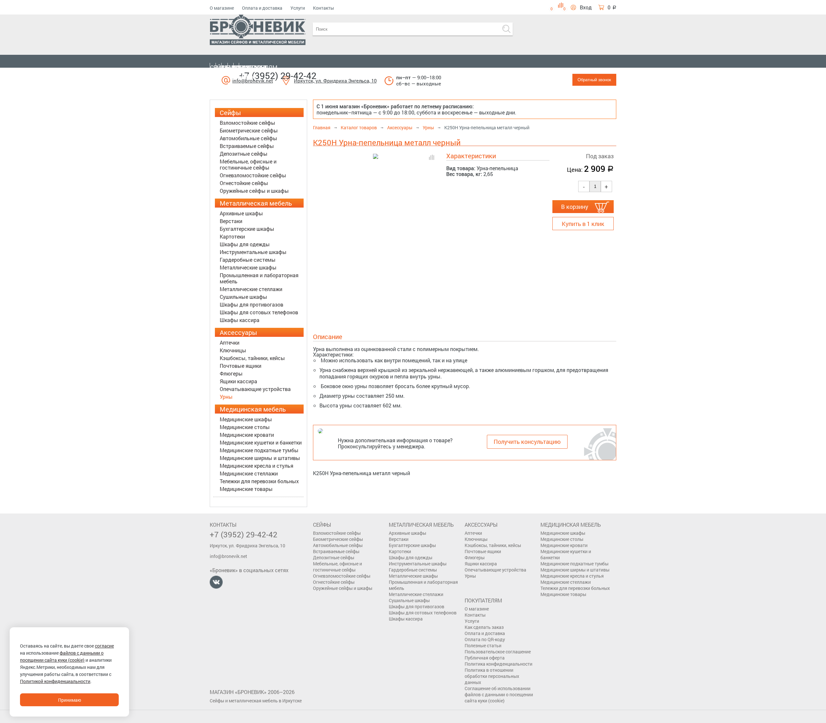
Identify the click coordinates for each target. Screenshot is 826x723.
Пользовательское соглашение (498, 652)
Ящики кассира (238, 381)
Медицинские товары (246, 488)
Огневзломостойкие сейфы (253, 175)
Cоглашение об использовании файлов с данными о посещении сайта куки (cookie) (499, 694)
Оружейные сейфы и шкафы (254, 190)
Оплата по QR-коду (485, 639)
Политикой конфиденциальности (55, 681)
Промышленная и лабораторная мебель (259, 278)
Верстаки (231, 221)
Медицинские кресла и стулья (256, 465)
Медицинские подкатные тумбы (259, 450)
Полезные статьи (483, 645)
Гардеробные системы (248, 259)
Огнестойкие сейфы (244, 183)
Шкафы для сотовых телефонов (259, 312)
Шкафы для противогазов (251, 304)
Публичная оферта (485, 658)
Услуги (297, 8)
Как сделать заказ (484, 627)
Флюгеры (231, 373)
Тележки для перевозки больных (259, 481)
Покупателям (255, 67)
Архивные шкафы (241, 213)
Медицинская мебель (244, 72)
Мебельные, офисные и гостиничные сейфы (248, 164)
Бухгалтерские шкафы (247, 228)
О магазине (222, 8)
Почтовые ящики (240, 365)
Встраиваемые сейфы (247, 145)
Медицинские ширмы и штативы (260, 457)
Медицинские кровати (247, 434)
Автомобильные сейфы (248, 138)
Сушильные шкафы (243, 296)
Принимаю (69, 700)
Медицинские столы (245, 427)
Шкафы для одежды (245, 244)
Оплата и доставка (262, 8)
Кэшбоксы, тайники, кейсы (252, 358)
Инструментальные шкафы (253, 252)
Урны (226, 396)
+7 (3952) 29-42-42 (278, 75)
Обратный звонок (594, 79)
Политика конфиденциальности (498, 664)
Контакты (323, 8)
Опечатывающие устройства (255, 389)
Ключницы (233, 350)
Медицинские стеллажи (249, 473)
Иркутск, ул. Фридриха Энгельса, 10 (335, 80)
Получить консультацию (527, 441)
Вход (586, 7)
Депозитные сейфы (243, 153)
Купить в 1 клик (583, 224)
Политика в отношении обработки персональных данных (492, 676)
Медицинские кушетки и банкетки (261, 442)
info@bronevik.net (228, 556)
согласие (104, 646)
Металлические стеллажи (251, 289)
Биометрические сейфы (249, 130)
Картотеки (232, 236)
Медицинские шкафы (246, 419)
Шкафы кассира (239, 320)
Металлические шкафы (248, 267)
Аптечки (229, 342)
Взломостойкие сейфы (247, 122)
